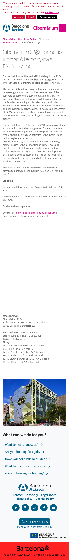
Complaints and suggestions (49, 554)
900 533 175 (37, 522)
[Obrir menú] (62, 28)
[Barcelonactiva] (16, 28)
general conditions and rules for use (36, 212)
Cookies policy (45, 498)
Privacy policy (23, 498)
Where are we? (11, 42)
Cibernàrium (45, 28)
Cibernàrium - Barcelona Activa (20, 39)
